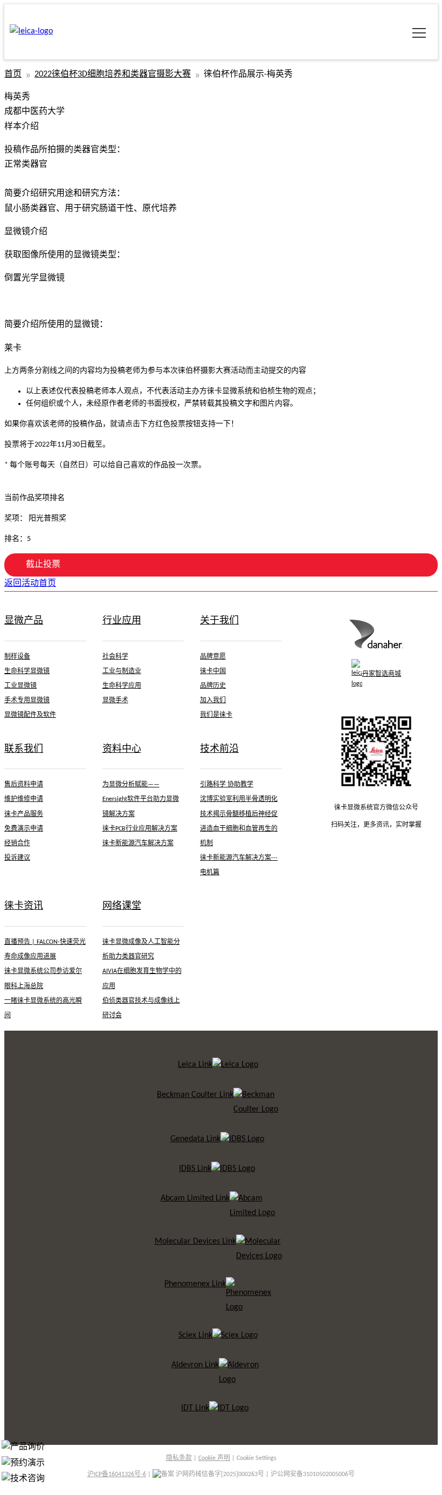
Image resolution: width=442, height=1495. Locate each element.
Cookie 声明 (214, 1458)
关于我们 (219, 621)
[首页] (376, 646)
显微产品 (23, 621)
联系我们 (23, 749)
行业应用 (121, 621)
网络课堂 (121, 906)
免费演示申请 (23, 829)
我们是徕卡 (216, 715)
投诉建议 (17, 858)
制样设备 (17, 657)
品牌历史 (213, 686)
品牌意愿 (213, 657)
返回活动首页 (30, 583)
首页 (13, 74)
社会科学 (115, 657)
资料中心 (121, 749)
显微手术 (115, 700)
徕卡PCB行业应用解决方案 (139, 829)
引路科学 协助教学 (226, 784)
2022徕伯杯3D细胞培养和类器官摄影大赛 (112, 74)
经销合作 (17, 843)
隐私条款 (179, 1458)
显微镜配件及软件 (30, 715)
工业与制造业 (121, 671)
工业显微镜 (20, 686)
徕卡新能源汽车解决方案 (138, 843)
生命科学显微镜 (27, 671)
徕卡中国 (213, 671)
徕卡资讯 (23, 906)
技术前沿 (219, 749)
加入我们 (213, 700)
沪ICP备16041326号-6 (116, 1474)
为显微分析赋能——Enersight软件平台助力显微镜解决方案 (140, 799)
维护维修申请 (23, 799)
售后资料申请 (23, 784)
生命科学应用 (121, 686)
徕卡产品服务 (23, 814)
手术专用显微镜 (27, 700)
